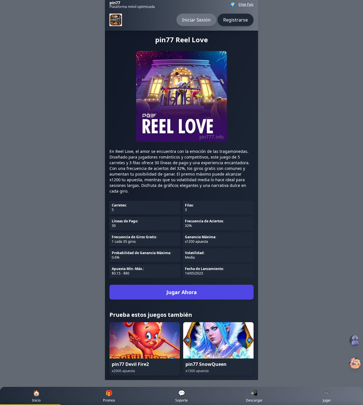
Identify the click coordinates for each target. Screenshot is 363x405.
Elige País (246, 4)
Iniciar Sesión (196, 20)
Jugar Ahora (181, 292)
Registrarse (235, 20)
